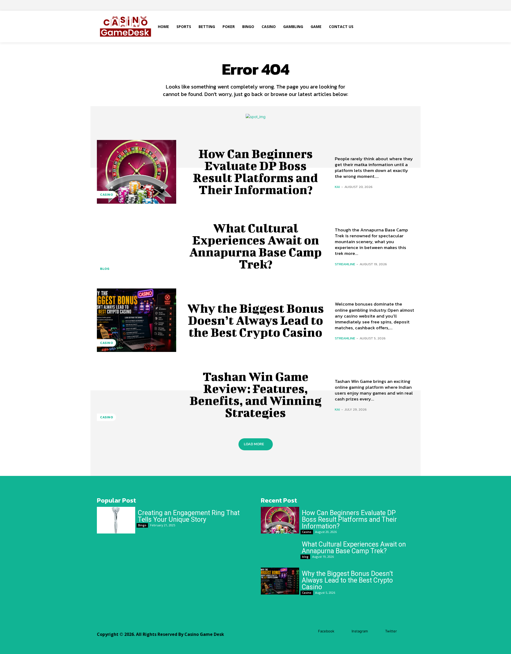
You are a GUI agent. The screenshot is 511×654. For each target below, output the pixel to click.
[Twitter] (377, 631)
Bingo (142, 525)
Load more (254, 444)
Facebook (326, 631)
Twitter (391, 631)
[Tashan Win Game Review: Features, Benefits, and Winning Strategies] (136, 394)
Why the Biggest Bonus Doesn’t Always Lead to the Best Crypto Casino (255, 320)
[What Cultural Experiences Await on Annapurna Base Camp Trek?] (136, 246)
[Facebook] (310, 631)
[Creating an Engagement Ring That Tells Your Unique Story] (116, 520)
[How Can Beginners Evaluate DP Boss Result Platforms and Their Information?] (136, 171)
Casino (106, 194)
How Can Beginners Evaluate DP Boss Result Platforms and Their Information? (255, 171)
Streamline (345, 264)
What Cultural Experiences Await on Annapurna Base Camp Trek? (255, 246)
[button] (385, 26)
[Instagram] (343, 631)
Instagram (360, 631)
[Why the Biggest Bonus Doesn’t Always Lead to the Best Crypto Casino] (136, 320)
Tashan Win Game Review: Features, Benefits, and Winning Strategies (255, 394)
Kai (337, 186)
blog (104, 268)
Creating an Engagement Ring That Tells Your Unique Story (189, 516)
